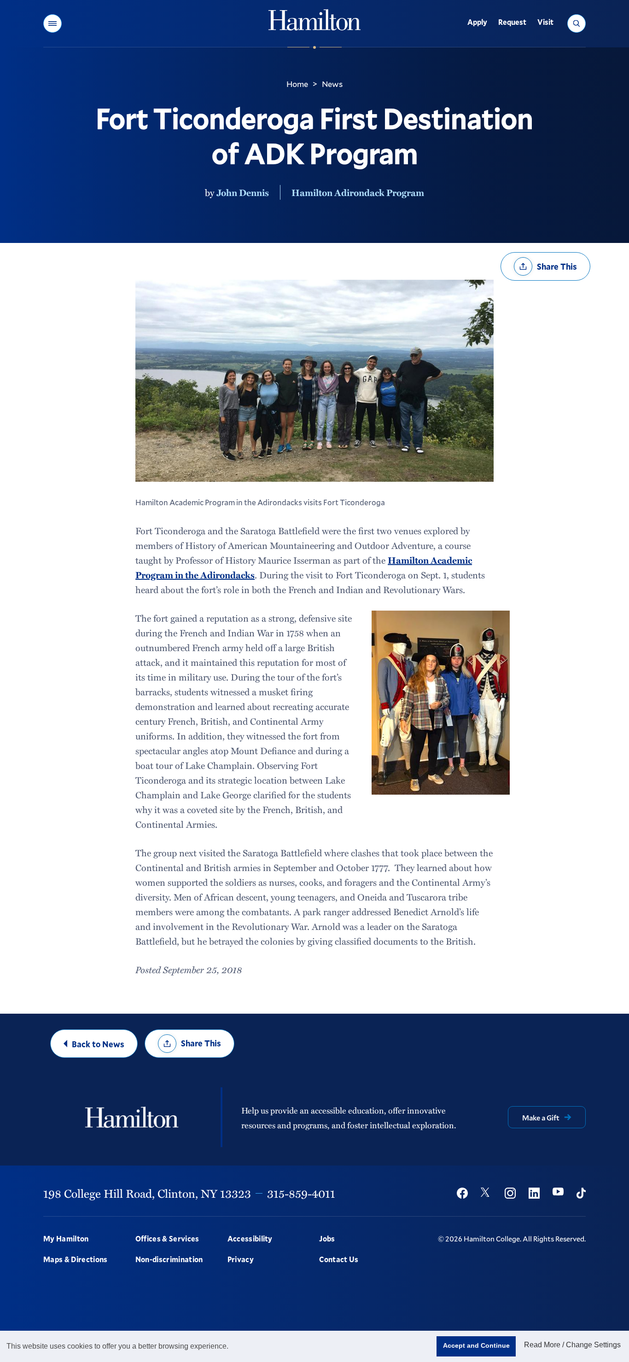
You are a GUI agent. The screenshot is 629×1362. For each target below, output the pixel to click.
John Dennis (242, 192)
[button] (52, 23)
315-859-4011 (301, 1193)
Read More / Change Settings (572, 1345)
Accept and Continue (476, 1345)
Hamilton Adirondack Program (357, 192)
